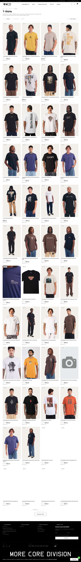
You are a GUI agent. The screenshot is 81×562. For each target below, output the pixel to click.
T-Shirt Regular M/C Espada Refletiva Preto (10, 420)
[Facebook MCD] (7, 546)
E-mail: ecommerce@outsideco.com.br (9, 529)
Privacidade (40, 526)
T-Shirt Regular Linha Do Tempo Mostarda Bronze (31, 56)
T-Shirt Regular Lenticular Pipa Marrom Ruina (68, 340)
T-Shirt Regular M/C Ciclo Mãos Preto (67, 97)
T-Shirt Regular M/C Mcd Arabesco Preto (67, 137)
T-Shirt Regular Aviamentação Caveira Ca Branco (11, 380)
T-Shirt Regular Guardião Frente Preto (28, 299)
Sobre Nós (22, 526)
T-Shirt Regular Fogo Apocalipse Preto (29, 420)
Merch (58, 4)
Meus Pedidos (40, 528)
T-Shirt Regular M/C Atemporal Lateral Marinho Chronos (11, 299)
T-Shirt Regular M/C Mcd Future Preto (47, 501)
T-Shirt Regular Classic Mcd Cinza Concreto (49, 56)
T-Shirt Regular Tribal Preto (65, 218)
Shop (33, 4)
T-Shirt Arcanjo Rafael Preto (8, 218)
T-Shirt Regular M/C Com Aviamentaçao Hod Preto (50, 97)
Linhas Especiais (42, 4)
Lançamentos (25, 4)
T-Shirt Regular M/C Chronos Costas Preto (29, 340)
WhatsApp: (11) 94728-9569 (7, 528)
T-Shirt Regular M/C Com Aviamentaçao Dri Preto (11, 137)
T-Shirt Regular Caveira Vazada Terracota (67, 420)
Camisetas (11, 8)
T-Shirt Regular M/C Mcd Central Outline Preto (11, 177)
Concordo (74, 559)
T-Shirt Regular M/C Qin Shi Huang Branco (10, 501)
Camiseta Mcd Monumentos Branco (28, 501)
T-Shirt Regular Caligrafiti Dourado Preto (10, 56)
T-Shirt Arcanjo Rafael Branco (27, 97)
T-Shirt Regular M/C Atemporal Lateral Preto (68, 258)
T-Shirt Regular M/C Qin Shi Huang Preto (10, 258)
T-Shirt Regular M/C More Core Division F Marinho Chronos (69, 178)
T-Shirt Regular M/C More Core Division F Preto (68, 299)
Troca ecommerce (6, 534)
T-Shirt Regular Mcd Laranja (27, 380)
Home (3, 8)
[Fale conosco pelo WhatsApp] (79, 557)
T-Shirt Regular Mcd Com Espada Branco (48, 340)
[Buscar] (71, 4)
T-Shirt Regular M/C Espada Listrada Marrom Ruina (30, 259)
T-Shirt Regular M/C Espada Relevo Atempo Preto (31, 460)
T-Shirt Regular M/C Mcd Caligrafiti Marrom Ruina (50, 258)
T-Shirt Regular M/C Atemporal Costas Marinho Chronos (11, 461)
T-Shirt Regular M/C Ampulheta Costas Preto (11, 97)
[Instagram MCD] (4, 546)
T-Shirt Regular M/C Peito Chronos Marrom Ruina (50, 380)
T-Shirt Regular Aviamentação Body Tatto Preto (30, 218)
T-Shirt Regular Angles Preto (46, 177)
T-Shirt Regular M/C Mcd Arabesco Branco (48, 218)
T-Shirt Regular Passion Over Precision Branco (68, 380)
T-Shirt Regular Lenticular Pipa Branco (48, 137)
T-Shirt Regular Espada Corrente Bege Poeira (68, 460)
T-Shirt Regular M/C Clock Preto (47, 460)
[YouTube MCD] (9, 546)
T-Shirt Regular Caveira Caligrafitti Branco (29, 137)
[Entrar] (74, 4)
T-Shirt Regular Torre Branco (46, 420)
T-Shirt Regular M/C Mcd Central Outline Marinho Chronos (30, 178)
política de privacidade (52, 559)
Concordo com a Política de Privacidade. (63, 535)
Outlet (52, 4)
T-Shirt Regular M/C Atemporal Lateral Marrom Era (69, 501)
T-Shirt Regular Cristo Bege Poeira (47, 299)
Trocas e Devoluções (41, 529)
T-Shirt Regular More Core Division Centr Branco (11, 340)
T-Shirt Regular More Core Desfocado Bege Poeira (68, 57)
